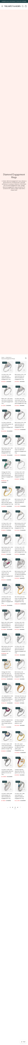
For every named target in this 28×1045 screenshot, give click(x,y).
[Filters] (26, 358)
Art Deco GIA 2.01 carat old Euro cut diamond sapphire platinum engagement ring (7, 600)
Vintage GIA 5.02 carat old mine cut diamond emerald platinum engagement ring (7, 475)
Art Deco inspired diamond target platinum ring (19, 721)
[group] (14, 1)
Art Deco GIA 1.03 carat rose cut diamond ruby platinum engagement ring (7, 574)
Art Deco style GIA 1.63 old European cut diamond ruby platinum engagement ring (7, 426)
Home (2, 357)
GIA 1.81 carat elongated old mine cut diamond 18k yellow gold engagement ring (20, 747)
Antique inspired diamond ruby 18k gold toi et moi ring (19, 771)
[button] (22, 6)
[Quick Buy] (10, 370)
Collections (8, 357)
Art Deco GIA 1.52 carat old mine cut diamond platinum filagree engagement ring (20, 649)
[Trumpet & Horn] (12, 6)
